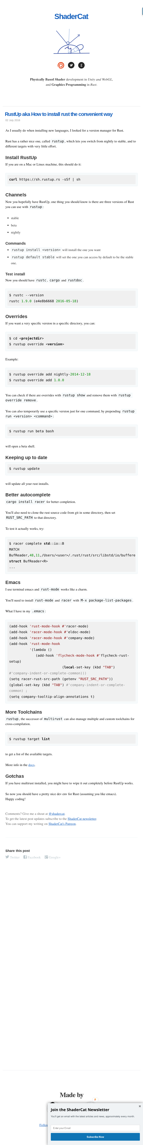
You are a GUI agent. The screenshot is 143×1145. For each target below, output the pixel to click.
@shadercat (57, 813)
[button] (95, 1110)
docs (31, 765)
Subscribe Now (95, 1136)
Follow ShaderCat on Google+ (81, 65)
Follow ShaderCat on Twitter (71, 65)
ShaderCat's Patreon (62, 824)
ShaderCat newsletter (82, 818)
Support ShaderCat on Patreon (61, 65)
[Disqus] (71, 915)
